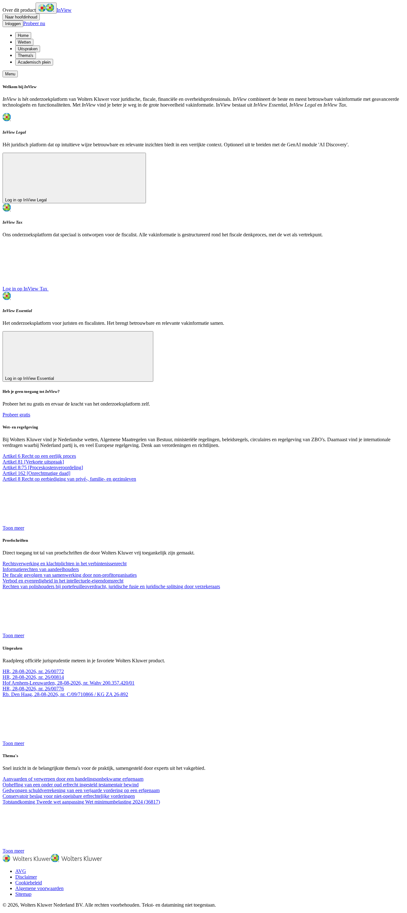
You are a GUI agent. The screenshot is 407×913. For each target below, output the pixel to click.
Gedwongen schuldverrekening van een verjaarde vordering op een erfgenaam (81, 790)
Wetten (24, 42)
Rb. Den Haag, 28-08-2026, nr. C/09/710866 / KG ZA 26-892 (65, 694)
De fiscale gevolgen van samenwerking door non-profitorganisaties (70, 575)
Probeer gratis (16, 414)
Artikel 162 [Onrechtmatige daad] (36, 473)
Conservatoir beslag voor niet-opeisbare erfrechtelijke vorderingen (69, 796)
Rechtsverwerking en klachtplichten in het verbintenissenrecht (65, 563)
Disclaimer (26, 877)
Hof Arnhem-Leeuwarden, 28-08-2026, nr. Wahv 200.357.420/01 (69, 683)
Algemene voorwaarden (39, 888)
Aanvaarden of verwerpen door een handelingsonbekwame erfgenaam (73, 779)
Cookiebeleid (28, 882)
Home (23, 35)
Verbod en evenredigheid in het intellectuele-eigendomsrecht (63, 580)
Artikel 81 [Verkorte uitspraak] (33, 461)
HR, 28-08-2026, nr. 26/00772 (33, 671)
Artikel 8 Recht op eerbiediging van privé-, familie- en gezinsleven (69, 479)
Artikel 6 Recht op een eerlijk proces (39, 456)
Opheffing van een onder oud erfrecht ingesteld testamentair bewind (71, 784)
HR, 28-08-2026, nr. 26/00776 (33, 688)
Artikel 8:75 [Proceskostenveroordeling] (43, 467)
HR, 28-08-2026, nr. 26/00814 (33, 677)
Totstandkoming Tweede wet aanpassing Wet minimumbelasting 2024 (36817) (81, 802)
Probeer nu (34, 23)
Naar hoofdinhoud (21, 17)
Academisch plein (34, 62)
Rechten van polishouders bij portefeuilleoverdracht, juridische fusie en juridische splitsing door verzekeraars (111, 586)
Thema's (25, 55)
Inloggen (13, 23)
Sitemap (23, 894)
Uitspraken (28, 48)
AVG (20, 871)
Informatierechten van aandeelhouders (41, 569)
